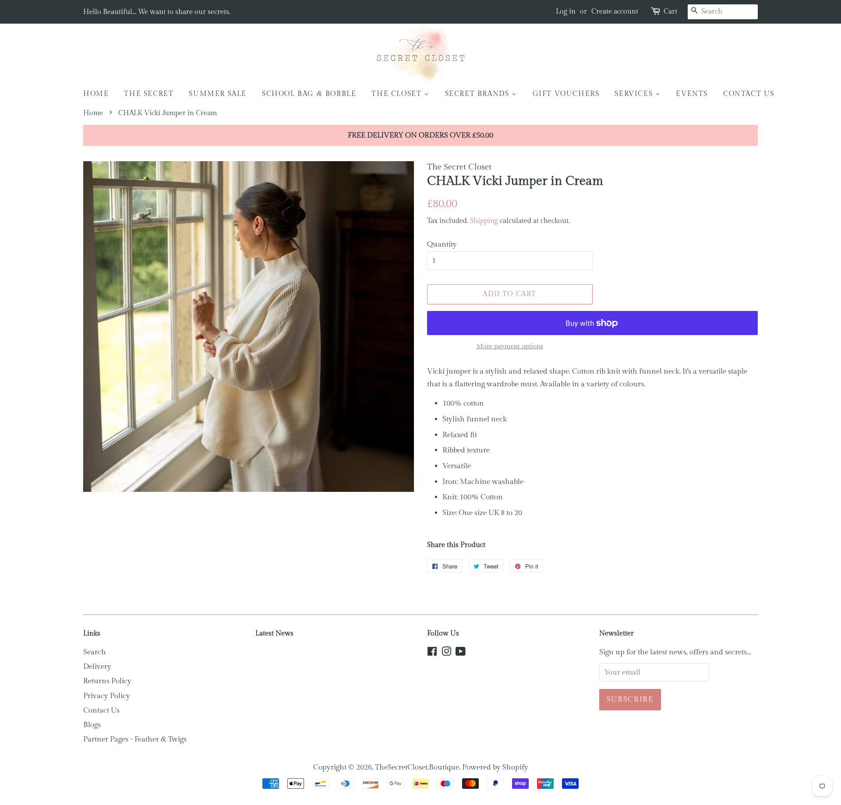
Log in (566, 11)
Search (94, 652)
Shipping (484, 221)
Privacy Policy (106, 696)
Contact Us (101, 710)
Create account (614, 11)
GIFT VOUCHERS (566, 94)
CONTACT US (748, 94)
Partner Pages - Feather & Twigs (135, 739)
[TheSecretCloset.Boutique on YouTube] (461, 653)
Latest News (274, 633)
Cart (670, 11)
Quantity (442, 244)
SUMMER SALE (218, 94)
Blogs (92, 724)
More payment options (510, 346)
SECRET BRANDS (478, 94)
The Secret (148, 94)
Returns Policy (107, 681)
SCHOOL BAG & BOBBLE (309, 94)
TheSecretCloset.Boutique (417, 767)
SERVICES (635, 94)
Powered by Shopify (495, 767)
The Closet (397, 94)
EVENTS (692, 94)
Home (96, 94)
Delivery (97, 666)
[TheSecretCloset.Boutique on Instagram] (446, 653)
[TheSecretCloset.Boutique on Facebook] (432, 653)
